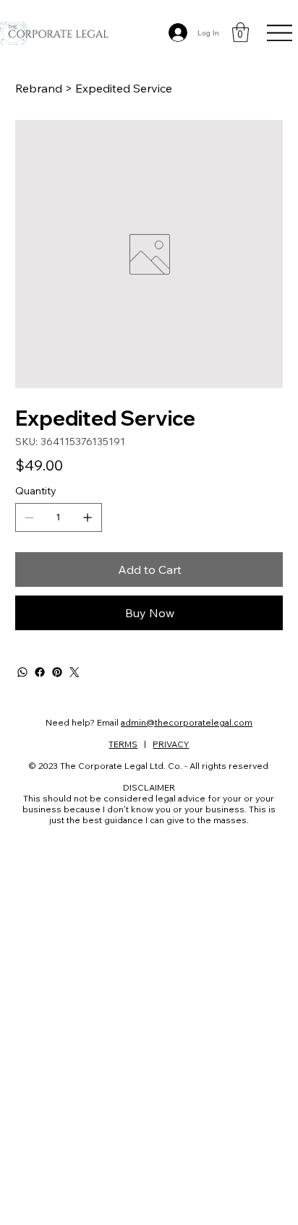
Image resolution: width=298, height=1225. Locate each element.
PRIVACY (171, 744)
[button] (240, 32)
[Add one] (87, 517)
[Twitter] (74, 672)
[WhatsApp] (22, 672)
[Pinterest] (57, 672)
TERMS (122, 744)
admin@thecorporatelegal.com (186, 722)
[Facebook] (40, 672)
